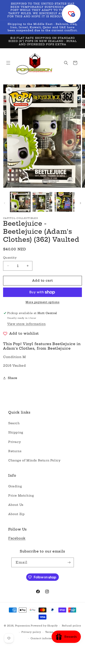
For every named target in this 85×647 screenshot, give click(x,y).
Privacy (14, 442)
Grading (15, 486)
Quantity (10, 257)
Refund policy (71, 625)
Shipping (15, 432)
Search (14, 423)
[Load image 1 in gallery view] (20, 202)
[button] (8, 62)
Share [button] (12, 378)
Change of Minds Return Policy (34, 460)
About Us (16, 505)
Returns (14, 451)
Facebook (17, 538)
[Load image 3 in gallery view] (64, 202)
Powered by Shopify (44, 625)
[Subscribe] (69, 562)
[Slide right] (80, 203)
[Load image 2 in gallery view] (42, 202)
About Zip (16, 514)
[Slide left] (4, 203)
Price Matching (21, 495)
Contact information (45, 638)
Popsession (22, 625)
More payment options (42, 302)
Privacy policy (31, 632)
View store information (26, 324)
